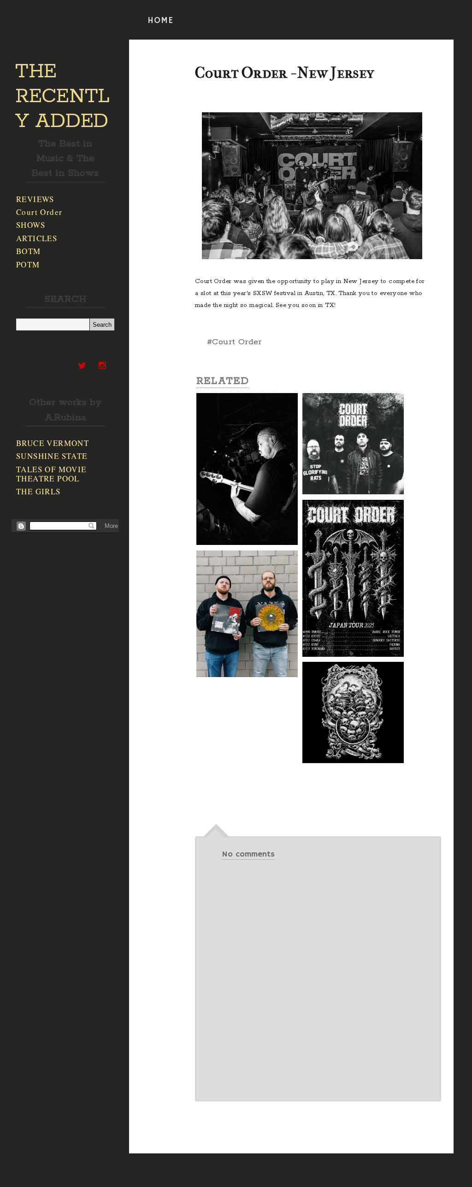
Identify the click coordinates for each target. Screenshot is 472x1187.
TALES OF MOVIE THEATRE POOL (51, 474)
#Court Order (234, 342)
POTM (28, 264)
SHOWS (30, 225)
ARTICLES (36, 238)
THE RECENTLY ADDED (62, 96)
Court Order (39, 212)
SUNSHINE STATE (52, 456)
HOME (160, 20)
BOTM (28, 251)
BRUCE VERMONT (52, 443)
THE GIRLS (38, 491)
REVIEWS (35, 199)
